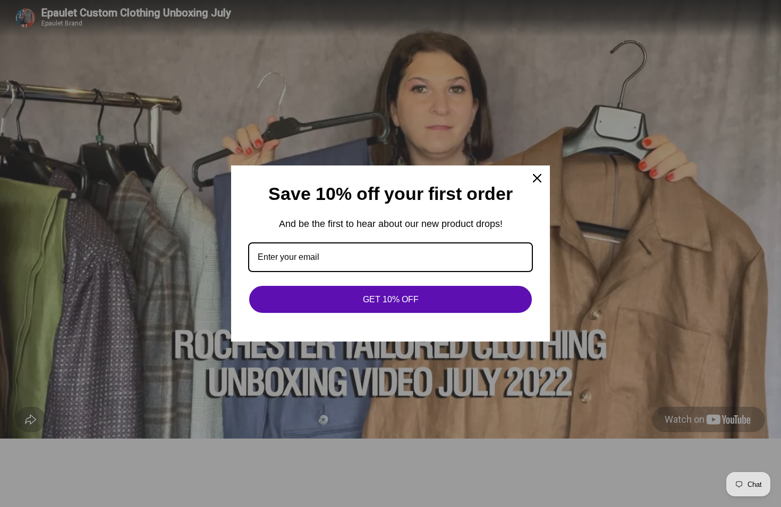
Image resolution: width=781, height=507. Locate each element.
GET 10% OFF (391, 299)
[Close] (537, 178)
